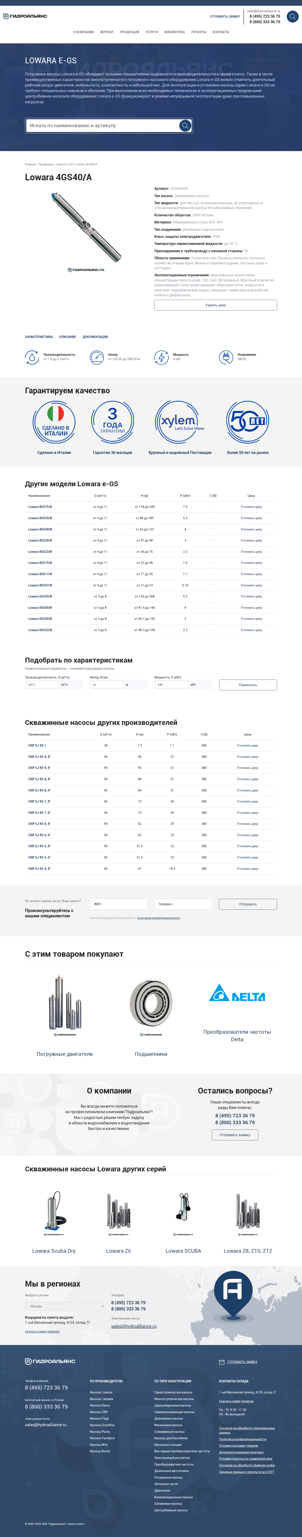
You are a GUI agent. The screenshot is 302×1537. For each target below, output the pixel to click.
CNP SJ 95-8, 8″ (39, 779)
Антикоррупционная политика (241, 1452)
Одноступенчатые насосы (173, 1392)
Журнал (106, 32)
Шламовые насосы (168, 1503)
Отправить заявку (225, 16)
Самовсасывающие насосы (174, 1412)
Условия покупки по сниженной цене (245, 1458)
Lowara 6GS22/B (40, 630)
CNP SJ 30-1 (37, 745)
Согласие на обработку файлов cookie (247, 1465)
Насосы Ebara (100, 1405)
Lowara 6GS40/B (40, 607)
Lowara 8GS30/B (40, 540)
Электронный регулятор (172, 1458)
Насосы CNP (99, 1412)
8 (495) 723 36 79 (265, 16)
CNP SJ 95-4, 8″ (39, 868)
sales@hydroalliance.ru (263, 11)
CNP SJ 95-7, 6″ (39, 813)
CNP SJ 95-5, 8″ (39, 846)
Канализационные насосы (173, 1497)
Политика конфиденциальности (242, 1439)
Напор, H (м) (99, 677)
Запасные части (166, 1484)
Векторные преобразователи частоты (182, 1451)
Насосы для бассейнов (171, 1438)
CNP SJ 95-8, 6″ (39, 790)
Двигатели (162, 1490)
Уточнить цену (251, 507)
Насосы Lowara (101, 1392)
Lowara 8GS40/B (40, 529)
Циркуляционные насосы (172, 1405)
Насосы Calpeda (101, 1399)
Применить (248, 685)
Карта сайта (76, 1523)
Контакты (221, 32)
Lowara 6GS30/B (40, 619)
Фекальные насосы (168, 1425)
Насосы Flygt (99, 1418)
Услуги (152, 32)
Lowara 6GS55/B (40, 596)
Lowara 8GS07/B (40, 585)
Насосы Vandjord (102, 1438)
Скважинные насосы (169, 1431)
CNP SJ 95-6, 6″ (39, 835)
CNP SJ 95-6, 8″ (39, 824)
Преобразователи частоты (174, 1464)
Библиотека (174, 32)
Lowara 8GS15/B (40, 563)
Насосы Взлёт (100, 1451)
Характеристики (39, 337)
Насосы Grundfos (102, 1425)
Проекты (198, 32)
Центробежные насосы (171, 1510)
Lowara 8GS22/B (40, 551)
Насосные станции (168, 1445)
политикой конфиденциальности (158, 918)
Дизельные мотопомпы (171, 1471)
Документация (95, 337)
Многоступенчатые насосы (174, 1399)
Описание (67, 337)
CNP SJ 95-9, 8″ (39, 757)
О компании (83, 32)
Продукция (129, 32)
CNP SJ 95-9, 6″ (39, 768)
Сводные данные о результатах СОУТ (246, 1472)
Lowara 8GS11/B (40, 574)
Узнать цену (215, 305)
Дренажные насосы (168, 1418)
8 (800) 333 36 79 (265, 21)
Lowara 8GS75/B (40, 507)
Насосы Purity (100, 1431)
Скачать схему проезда (42, 1331)
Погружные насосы (168, 1477)
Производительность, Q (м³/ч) (47, 677)
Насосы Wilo (99, 1445)
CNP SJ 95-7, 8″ (39, 801)
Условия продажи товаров (238, 1445)
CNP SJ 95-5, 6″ (39, 857)
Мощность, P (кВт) (167, 677)
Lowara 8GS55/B (40, 518)
